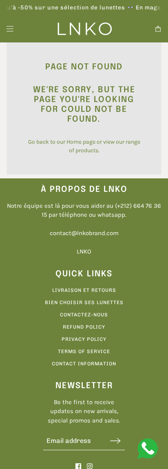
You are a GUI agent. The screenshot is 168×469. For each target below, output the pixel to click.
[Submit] (115, 440)
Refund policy (84, 327)
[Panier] (158, 28)
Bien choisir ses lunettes (84, 302)
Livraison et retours (84, 290)
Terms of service (84, 351)
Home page (80, 141)
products (86, 150)
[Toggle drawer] (10, 28)
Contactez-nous (84, 315)
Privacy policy (84, 339)
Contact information (84, 364)
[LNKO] (84, 29)
